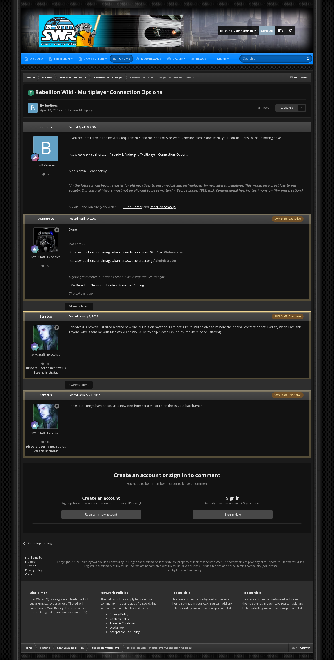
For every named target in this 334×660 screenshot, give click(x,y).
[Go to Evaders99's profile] (45, 239)
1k (47, 174)
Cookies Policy (120, 619)
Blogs (200, 59)
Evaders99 (45, 219)
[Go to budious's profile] (33, 108)
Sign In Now (233, 514)
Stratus (46, 316)
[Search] (308, 59)
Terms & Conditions (123, 623)
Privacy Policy (33, 570)
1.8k (47, 363)
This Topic (291, 58)
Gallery (178, 59)
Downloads (150, 59)
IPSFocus (30, 562)
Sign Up (267, 31)
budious (51, 105)
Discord (36, 59)
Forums (123, 59)
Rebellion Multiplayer (80, 110)
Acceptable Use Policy (125, 632)
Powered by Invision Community (180, 570)
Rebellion (61, 59)
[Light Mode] (290, 30)
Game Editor (94, 59)
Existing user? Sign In (237, 31)
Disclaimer (117, 627)
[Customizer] (280, 30)
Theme (30, 566)
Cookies (30, 574)
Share (265, 108)
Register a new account (101, 514)
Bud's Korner (132, 207)
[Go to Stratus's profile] (45, 337)
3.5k (47, 266)
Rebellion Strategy (163, 207)
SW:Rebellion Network (87, 285)
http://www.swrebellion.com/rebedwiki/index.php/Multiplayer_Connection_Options (128, 154)
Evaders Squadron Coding (125, 285)
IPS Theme (31, 558)
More (222, 59)
